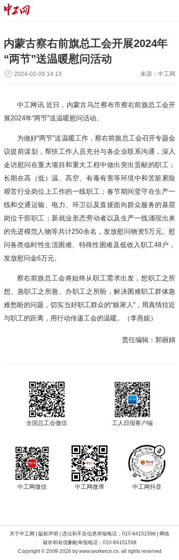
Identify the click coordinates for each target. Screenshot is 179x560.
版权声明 (48, 534)
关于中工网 (22, 534)
